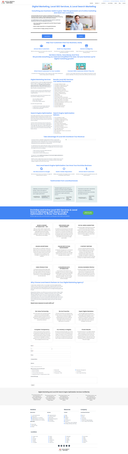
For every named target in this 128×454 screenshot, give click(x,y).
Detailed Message (34, 376)
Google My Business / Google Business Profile (40, 374)
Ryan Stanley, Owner (69, 197)
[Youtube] (64, 446)
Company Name (34, 359)
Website (32, 363)
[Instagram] (66, 446)
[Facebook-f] (59, 446)
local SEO (36, 15)
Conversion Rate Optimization (37, 372)
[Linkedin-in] (69, 446)
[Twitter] (61, 446)
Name (32, 345)
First (31, 348)
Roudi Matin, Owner (46, 196)
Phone (32, 355)
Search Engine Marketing (81, 372)
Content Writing (57, 371)
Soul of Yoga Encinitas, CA (68, 199)
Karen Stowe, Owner (91, 197)
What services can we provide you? (38, 368)
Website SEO (56, 370)
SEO (42, 115)
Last (51, 348)
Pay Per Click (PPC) (35, 371)
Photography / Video (58, 372)
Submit (33, 385)
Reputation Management (81, 370)
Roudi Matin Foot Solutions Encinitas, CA (46, 197)
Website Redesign (35, 370)
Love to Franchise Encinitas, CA (91, 199)
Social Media (78, 371)
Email (32, 350)
